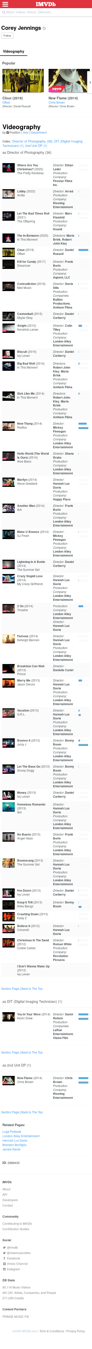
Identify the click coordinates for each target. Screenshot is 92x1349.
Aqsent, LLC (61, 277)
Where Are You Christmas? (27, 167)
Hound (57, 229)
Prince (21, 674)
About (6, 1189)
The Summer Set (28, 569)
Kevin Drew (25, 1018)
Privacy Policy (75, 1331)
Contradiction (26, 283)
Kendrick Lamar (27, 329)
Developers (10, 1200)
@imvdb (12, 1247)
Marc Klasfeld (62, 215)
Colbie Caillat (26, 948)
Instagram (13, 1269)
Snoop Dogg (25, 770)
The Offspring (26, 221)
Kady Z (21, 918)
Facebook (13, 1258)
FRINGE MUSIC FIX (15, 1316)
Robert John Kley (62, 241)
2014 (73, 97)
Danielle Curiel (63, 670)
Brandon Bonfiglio (14, 1145)
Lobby (21, 191)
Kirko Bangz (25, 906)
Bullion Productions (61, 301)
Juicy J (21, 744)
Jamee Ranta (11, 1149)
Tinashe (22, 610)
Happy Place (62, 499)
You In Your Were (29, 1014)
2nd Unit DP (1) (36, 145)
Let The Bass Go (28, 766)
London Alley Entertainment (63, 343)
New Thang (25, 423)
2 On (20, 606)
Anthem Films (62, 307)
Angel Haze (25, 838)
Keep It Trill (25, 902)
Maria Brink (61, 373)
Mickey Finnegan (59, 429)
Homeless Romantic (31, 804)
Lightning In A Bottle (31, 561)
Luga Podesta (11, 1131)
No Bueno (24, 834)
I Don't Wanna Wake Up (33, 966)
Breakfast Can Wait (30, 666)
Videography (13, 51)
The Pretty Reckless (30, 173)
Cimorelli (23, 930)
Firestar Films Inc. (62, 183)
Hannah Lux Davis (61, 485)
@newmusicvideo (18, 1253)
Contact (7, 1205)
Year (26, 132)
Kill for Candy (26, 261)
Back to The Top (32, 988)
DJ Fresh (23, 535)
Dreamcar (23, 265)
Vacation (23, 710)
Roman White (62, 944)
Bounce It (23, 740)
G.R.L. (21, 714)
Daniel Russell (21, 106)
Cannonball (25, 313)
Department (39, 132)
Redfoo (22, 427)
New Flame (58, 97)
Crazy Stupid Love (30, 576)
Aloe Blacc (24, 461)
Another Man (26, 505)
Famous (22, 636)
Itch (19, 509)
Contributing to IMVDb (17, 1223)
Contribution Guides (15, 1229)
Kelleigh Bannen (28, 640)
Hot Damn (24, 890)
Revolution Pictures (60, 958)
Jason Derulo (26, 684)
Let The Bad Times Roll (33, 213)
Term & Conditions (51, 1331)
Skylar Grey (25, 317)
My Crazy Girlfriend (30, 584)
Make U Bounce (28, 531)
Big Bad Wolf (26, 363)
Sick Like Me (26, 393)
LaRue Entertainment (63, 1032)
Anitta (21, 195)
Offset (6, 102)
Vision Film (60, 1038)
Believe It (23, 926)
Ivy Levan (23, 355)
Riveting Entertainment (63, 205)
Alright (21, 325)
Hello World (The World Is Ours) (33, 455)
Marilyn (22, 479)
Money (21, 792)
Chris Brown (57, 102)
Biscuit (22, 351)
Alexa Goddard (27, 483)
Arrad (69, 191)
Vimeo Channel (17, 1263)
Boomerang (25, 860)
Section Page (10, 988)
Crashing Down (28, 914)
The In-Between (28, 235)
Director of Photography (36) (32, 141)
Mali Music (24, 287)
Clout (7, 97)
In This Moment (27, 239)
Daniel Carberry (63, 315)
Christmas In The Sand (33, 940)
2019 (18, 97)
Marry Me (23, 680)
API (4, 1194)
